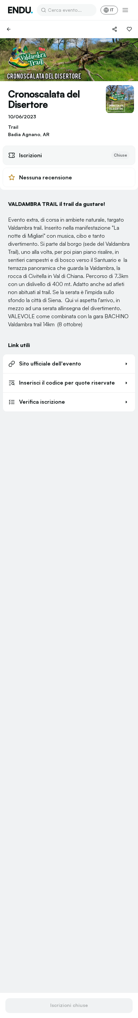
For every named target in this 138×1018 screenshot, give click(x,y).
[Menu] (125, 10)
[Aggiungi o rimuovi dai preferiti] (129, 29)
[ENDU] (20, 10)
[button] (69, 363)
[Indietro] (9, 29)
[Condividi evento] (115, 29)
